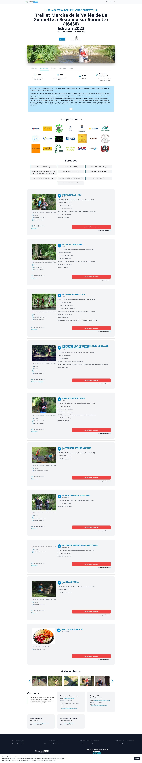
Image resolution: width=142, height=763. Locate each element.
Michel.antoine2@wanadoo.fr (41, 723)
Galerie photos (62, 68)
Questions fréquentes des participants (124, 740)
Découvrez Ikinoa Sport (18, 740)
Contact (71, 68)
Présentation (34, 68)
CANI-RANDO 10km (97, 178)
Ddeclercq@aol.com (69, 723)
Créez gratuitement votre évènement (53, 743)
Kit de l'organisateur (124, 743)
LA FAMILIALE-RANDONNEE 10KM (97, 171)
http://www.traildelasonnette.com (69, 708)
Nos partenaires (44, 68)
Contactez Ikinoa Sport (17, 743)
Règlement (34, 228)
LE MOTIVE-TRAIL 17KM (70, 166)
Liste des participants (103, 230)
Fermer (137, 758)
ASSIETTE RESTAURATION (70, 183)
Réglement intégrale (37, 382)
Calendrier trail (110, 2)
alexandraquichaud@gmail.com (102, 700)
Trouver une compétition (89, 743)
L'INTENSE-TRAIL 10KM (42, 166)
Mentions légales (53, 740)
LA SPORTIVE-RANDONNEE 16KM (42, 178)
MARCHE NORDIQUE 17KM (69, 171)
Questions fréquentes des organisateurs (89, 740)
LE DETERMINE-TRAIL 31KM (97, 166)
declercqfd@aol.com (69, 698)
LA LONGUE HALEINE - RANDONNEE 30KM (69, 178)
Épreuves (62, 39)
